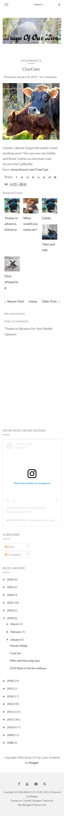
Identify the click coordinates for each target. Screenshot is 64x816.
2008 (10, 742)
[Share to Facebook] (21, 184)
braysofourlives (17, 520)
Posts (11, 546)
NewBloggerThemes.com (32, 804)
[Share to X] (18, 184)
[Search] (59, 4)
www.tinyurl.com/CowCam (29, 169)
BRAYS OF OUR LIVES (36, 792)
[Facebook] (19, 784)
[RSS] (44, 784)
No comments (48, 77)
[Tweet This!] (22, 177)
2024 (10, 594)
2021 (10, 602)
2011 (10, 719)
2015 (10, 688)
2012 (10, 711)
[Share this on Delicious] (49, 177)
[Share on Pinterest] (33, 177)
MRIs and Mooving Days (25, 660)
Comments (14, 554)
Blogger (34, 762)
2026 (10, 579)
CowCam (31, 69)
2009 (10, 735)
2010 (10, 727)
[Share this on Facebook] (16, 177)
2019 (10, 618)
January (15, 639)
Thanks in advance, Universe (11, 223)
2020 (10, 610)
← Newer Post (14, 301)
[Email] (36, 784)
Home (33, 301)
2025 (10, 587)
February (16, 631)
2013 (10, 703)
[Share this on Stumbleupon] (44, 177)
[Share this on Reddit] (55, 177)
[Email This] (11, 184)
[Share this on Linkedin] (38, 177)
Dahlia (46, 218)
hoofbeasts (31, 60)
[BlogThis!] (15, 184)
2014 (10, 696)
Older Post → (51, 301)
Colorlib (26, 800)
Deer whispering (11, 281)
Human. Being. (18, 645)
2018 (10, 680)
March (14, 624)
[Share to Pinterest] (25, 184)
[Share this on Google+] (27, 177)
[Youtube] (27, 784)
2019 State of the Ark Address (28, 668)
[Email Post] (5, 184)
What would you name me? (30, 223)
